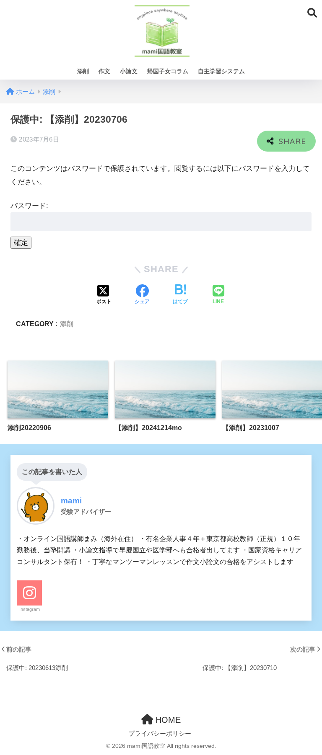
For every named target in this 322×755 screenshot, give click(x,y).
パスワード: (29, 206)
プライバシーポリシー (159, 733)
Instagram (29, 609)
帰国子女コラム (167, 71)
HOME (167, 719)
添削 (83, 71)
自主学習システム (221, 71)
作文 (104, 71)
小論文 (129, 71)
